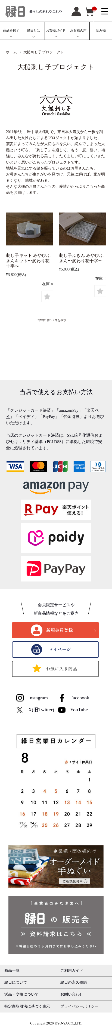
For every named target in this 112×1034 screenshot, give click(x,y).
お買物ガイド (56, 30)
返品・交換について (21, 994)
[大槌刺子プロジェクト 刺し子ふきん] (82, 230)
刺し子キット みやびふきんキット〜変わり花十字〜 (28, 261)
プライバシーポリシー (79, 1006)
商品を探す (11, 30)
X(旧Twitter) (41, 709)
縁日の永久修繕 (73, 982)
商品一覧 (12, 970)
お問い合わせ (71, 994)
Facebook (79, 697)
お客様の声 (78, 30)
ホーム (11, 52)
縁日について (15, 982)
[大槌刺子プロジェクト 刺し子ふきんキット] (29, 230)
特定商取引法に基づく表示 (27, 1006)
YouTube (79, 709)
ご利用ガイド (71, 970)
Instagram (38, 697)
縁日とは (33, 30)
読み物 (101, 30)
